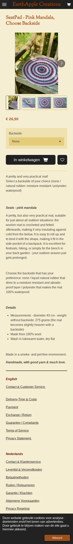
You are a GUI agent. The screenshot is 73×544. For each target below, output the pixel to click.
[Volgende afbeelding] (61, 63)
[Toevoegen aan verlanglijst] (62, 160)
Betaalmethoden (17, 477)
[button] (13, 103)
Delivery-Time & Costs (21, 399)
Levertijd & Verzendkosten (24, 469)
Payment (12, 407)
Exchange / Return (19, 415)
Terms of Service (17, 430)
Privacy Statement (19, 438)
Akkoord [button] (57, 537)
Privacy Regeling (18, 508)
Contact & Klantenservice (23, 461)
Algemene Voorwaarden (22, 500)
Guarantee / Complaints (22, 422)
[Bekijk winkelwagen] (68, 4)
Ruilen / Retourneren (20, 485)
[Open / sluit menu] (4, 4)
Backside (15, 133)
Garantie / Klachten (19, 493)
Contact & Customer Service (26, 386)
